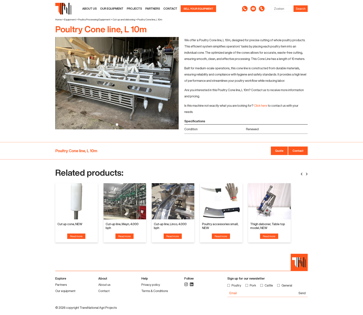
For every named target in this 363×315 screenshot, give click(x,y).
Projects (134, 8)
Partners (152, 8)
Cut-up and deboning (124, 19)
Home (58, 19)
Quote (279, 150)
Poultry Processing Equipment (94, 19)
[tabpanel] (117, 83)
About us (89, 8)
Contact (170, 8)
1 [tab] (117, 124)
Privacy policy (150, 284)
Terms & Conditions (154, 290)
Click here (260, 105)
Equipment (70, 19)
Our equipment (111, 8)
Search (300, 8)
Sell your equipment (198, 8)
